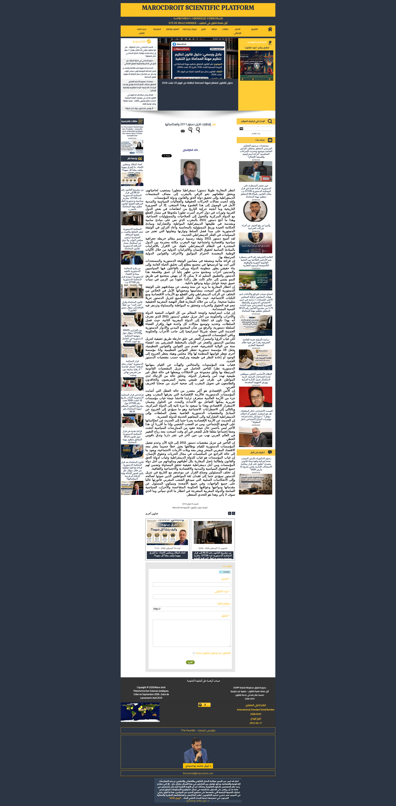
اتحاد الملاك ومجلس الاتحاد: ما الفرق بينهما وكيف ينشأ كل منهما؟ (132, 167)
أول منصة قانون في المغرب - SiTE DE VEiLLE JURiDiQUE (198, 23)
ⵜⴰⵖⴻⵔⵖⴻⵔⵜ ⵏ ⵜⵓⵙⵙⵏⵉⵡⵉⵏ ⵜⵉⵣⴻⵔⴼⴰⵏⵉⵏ (198, 18)
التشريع (254, 29)
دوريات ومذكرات (189, 29)
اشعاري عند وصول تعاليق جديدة (213, 652)
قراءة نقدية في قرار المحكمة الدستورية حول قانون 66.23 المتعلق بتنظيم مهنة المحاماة (132, 437)
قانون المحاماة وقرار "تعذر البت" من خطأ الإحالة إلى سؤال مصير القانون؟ (132, 306)
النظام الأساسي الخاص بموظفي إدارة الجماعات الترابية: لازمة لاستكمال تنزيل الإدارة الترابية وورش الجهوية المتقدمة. (256, 378)
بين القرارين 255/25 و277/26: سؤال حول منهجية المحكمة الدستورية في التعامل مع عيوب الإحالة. (132, 336)
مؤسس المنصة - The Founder (198, 730)
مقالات (225, 29)
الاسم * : (226, 578)
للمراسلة (157, 29)
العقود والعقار (172, 29)
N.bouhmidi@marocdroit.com (198, 773)
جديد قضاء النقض (141, 31)
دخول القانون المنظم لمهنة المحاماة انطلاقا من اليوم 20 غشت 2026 (197, 82)
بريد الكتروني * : (223, 591)
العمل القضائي (237, 31)
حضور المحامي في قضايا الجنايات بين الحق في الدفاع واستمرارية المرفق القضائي (140, 62)
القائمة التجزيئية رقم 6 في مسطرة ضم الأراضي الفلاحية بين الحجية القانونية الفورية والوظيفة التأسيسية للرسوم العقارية (256, 261)
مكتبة (214, 29)
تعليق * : (226, 615)
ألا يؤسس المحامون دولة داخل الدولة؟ (139, 108)
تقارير (203, 29)
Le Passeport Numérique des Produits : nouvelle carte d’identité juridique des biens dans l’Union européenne (132, 131)
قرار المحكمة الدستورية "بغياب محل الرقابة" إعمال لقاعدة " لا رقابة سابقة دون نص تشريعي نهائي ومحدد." (132, 368)
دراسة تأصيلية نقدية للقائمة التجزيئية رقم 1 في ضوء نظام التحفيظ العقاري (256, 342)
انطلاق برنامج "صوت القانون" (256, 48)
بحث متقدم (256, 133)
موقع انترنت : (224, 603)
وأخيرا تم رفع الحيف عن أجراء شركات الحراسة (256, 226)
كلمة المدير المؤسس (256, 42)
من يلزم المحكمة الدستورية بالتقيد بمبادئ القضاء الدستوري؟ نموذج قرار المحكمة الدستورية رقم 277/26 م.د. (132, 275)
